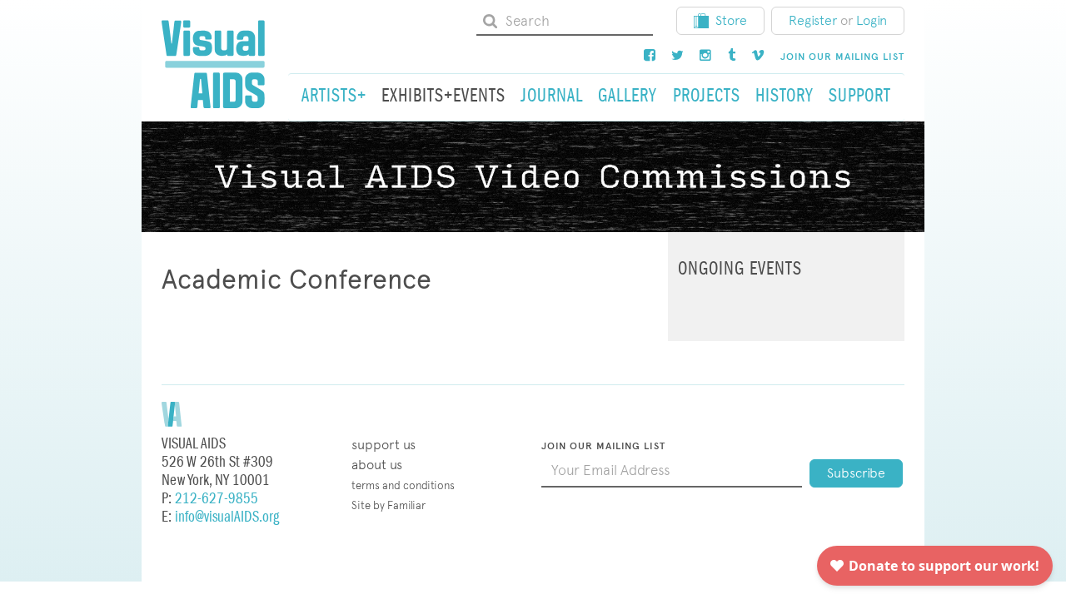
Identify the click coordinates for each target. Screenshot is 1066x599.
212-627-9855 (216, 498)
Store (731, 20)
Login (871, 20)
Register (813, 20)
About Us (376, 465)
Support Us (383, 445)
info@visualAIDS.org (227, 517)
